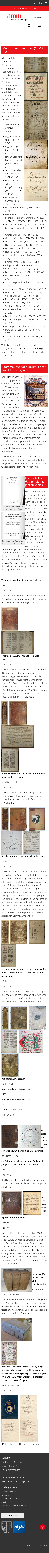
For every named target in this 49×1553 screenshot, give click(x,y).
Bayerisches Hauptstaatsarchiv (14, 1505)
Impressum (43, 1546)
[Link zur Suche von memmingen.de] (39, 26)
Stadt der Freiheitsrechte (11, 1498)
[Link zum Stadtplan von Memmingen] (9, 26)
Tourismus (5, 1495)
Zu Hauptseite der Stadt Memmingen (24, 8)
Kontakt (13, 1515)
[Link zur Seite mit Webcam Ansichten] (29, 26)
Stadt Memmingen (9, 1491)
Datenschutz (32, 1546)
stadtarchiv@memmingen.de (15, 1481)
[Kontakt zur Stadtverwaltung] (19, 26)
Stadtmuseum (7, 1502)
